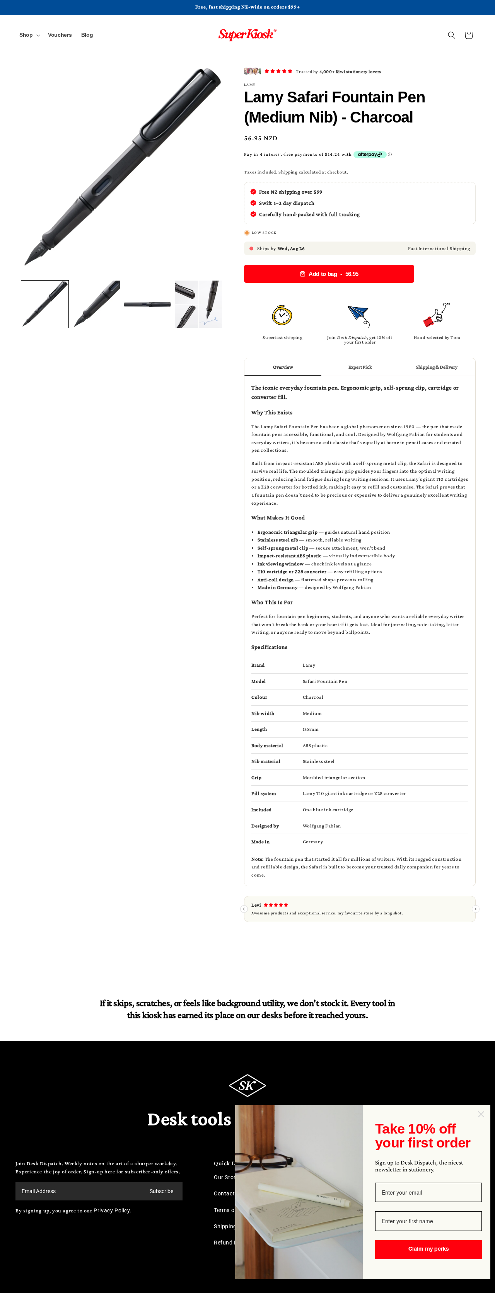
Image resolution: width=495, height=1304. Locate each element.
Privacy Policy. (112, 1210)
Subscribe (161, 1191)
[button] (29, 35)
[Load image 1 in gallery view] (44, 304)
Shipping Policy (234, 1226)
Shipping (288, 172)
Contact (224, 1193)
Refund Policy (232, 1242)
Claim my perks (428, 1249)
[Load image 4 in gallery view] (198, 304)
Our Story (226, 1177)
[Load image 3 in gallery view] (147, 304)
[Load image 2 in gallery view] (95, 304)
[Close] (481, 1114)
